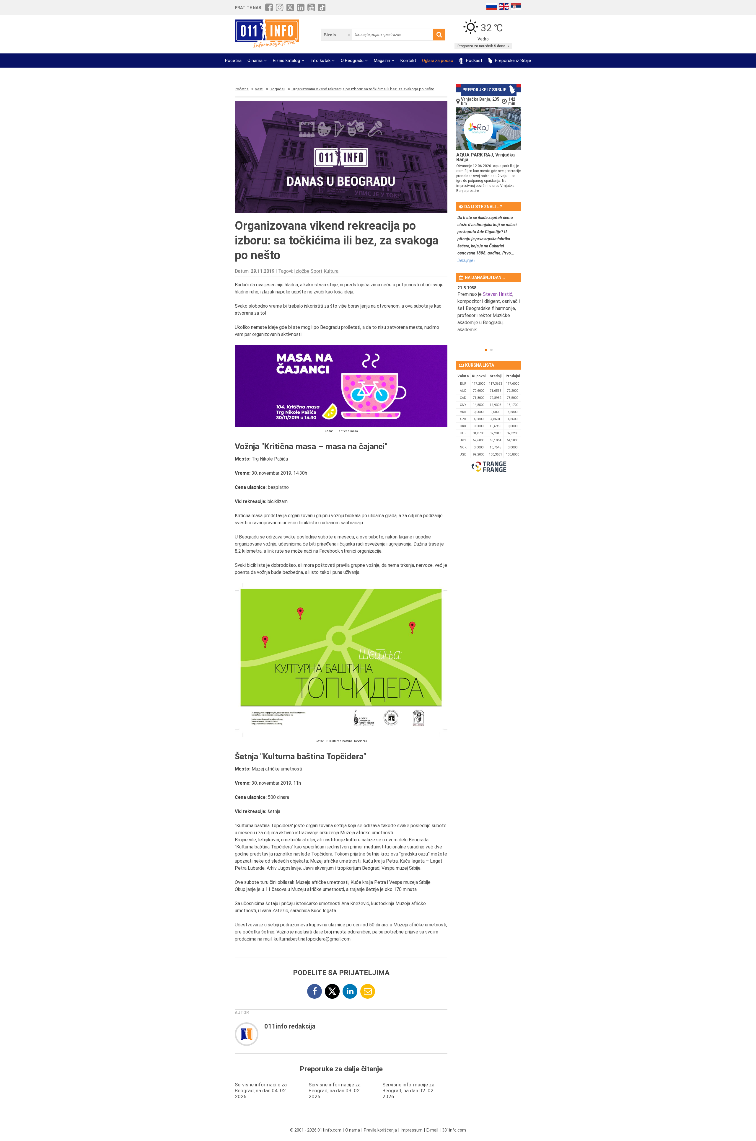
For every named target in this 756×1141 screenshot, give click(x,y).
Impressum (412, 1130)
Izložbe (301, 271)
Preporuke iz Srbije (512, 60)
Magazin (382, 60)
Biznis (330, 34)
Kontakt (408, 60)
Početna (233, 60)
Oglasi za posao (437, 60)
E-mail (432, 1130)
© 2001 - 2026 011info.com (315, 1130)
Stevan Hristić (497, 294)
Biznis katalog (286, 60)
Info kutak (320, 60)
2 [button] (491, 350)
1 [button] (486, 350)
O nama (255, 60)
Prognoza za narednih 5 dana (481, 46)
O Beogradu (352, 60)
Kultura (331, 271)
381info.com (454, 1130)
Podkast (473, 60)
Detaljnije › (466, 260)
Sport (316, 271)
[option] (488, 312)
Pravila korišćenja (380, 1130)
